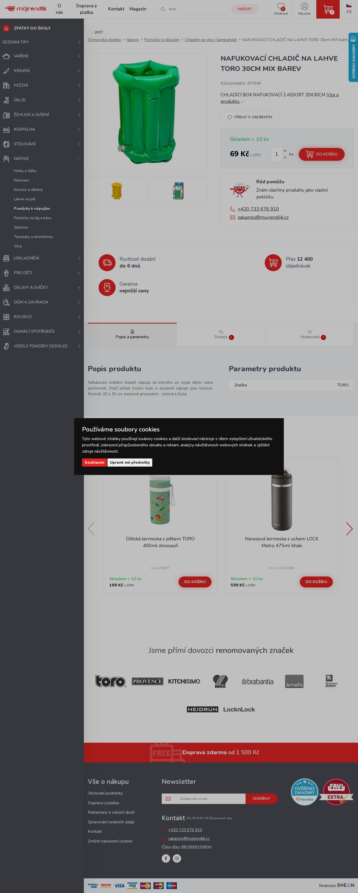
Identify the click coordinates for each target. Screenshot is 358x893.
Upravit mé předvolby (130, 462)
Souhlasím (94, 462)
